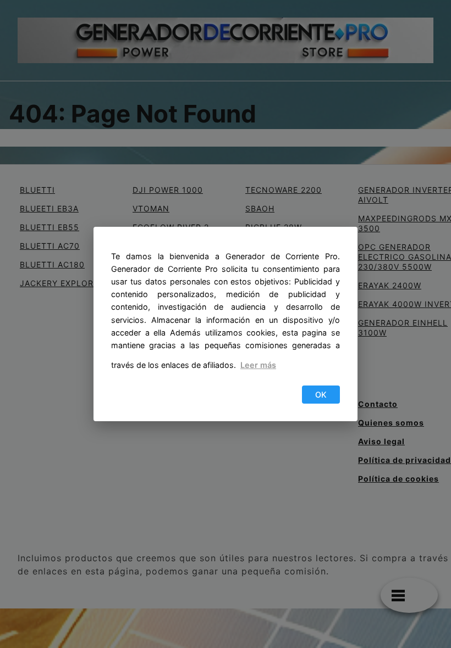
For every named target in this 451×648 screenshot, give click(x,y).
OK (321, 394)
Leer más (258, 365)
